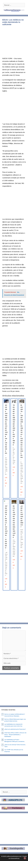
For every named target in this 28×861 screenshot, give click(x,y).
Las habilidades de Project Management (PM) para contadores (14, 740)
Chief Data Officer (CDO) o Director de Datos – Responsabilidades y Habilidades (15, 734)
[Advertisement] (14, 42)
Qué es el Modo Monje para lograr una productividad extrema (15, 720)
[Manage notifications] (25, 858)
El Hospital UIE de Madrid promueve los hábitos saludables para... (22, 432)
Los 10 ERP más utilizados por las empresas (13, 750)
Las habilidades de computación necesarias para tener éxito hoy (13, 725)
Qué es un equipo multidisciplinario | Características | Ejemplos (14, 715)
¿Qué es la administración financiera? (15, 729)
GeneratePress (15, 858)
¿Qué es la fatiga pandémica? (22, 516)
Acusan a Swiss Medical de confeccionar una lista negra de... (6, 430)
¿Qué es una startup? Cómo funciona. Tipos (15, 745)
